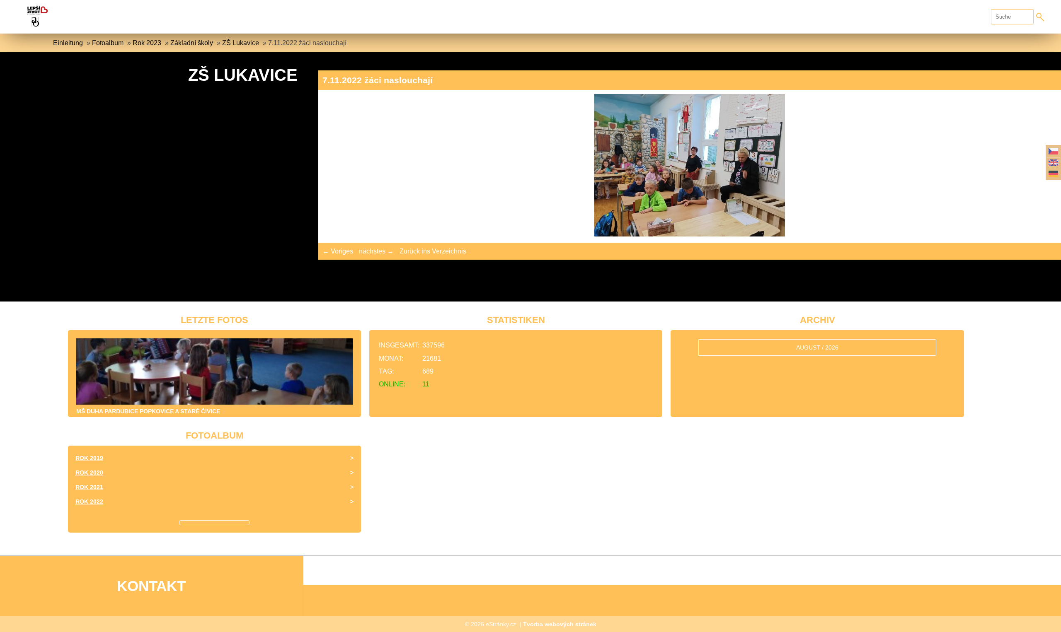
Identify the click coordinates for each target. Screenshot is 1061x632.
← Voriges (337, 251)
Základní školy (191, 42)
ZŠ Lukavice (240, 42)
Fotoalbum (108, 42)
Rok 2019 (89, 458)
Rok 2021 (89, 487)
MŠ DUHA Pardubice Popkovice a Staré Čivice (148, 411)
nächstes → (376, 251)
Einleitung (68, 42)
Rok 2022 (89, 501)
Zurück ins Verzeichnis (433, 251)
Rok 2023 (147, 42)
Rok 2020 (89, 472)
